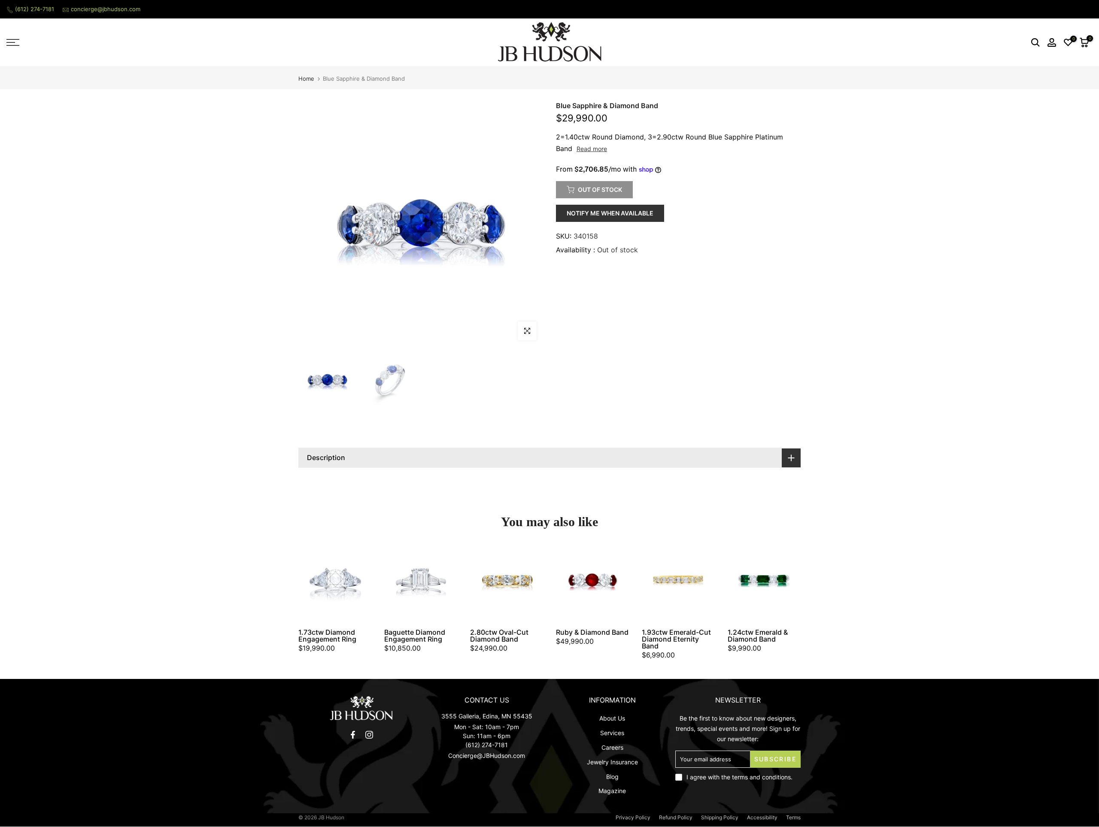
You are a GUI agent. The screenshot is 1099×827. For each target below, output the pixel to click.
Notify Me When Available (610, 213)
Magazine (612, 790)
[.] (361, 708)
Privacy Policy (633, 817)
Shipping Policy (719, 817)
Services (612, 732)
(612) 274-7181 (34, 9)
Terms (793, 817)
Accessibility (762, 817)
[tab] (549, 458)
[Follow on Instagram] (369, 735)
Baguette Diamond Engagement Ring (414, 635)
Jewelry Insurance (612, 762)
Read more (592, 148)
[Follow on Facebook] (353, 735)
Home (306, 79)
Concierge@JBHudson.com (486, 755)
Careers (612, 747)
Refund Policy (675, 817)
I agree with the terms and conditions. (739, 777)
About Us (612, 718)
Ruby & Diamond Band (592, 632)
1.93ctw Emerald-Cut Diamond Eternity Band (676, 639)
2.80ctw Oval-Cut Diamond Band (499, 635)
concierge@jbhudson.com (105, 9)
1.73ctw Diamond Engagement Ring (327, 635)
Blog (612, 776)
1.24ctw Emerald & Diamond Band (758, 635)
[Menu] (137, 42)
